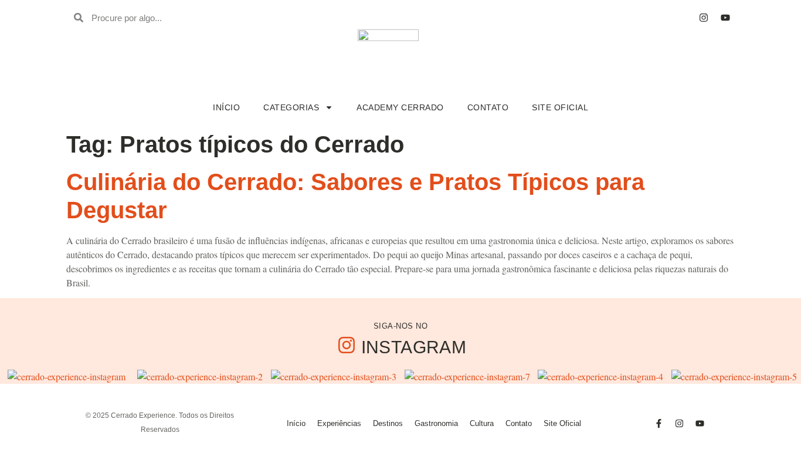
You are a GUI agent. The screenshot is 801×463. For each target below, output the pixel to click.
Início (226, 107)
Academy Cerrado (400, 107)
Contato (488, 107)
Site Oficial (560, 107)
